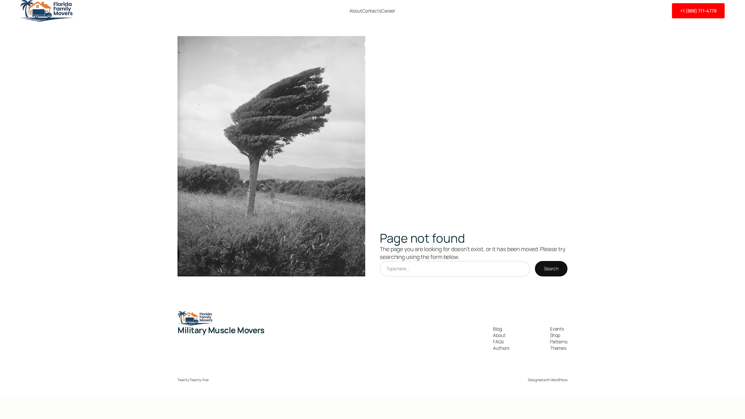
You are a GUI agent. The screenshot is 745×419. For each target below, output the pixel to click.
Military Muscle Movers (221, 329)
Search (551, 268)
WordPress (559, 379)
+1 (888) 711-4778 (698, 11)
